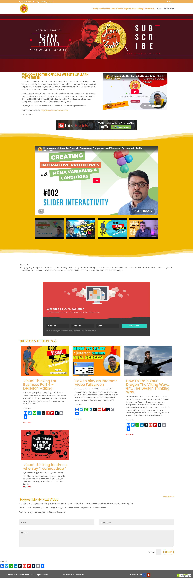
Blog (49, 392)
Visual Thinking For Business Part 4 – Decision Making (39, 384)
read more (27, 422)
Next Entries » (168, 497)
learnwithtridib (30, 392)
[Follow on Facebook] (144, 575)
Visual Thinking (57, 392)
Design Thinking (161, 396)
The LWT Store (169, 9)
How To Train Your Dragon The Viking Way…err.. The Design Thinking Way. (147, 386)
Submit (168, 552)
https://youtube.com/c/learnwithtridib (54, 110)
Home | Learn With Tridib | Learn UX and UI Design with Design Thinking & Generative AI (123, 9)
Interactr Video (109, 389)
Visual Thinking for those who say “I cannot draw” (45, 466)
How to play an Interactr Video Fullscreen (96, 382)
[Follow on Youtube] (148, 575)
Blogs (159, 9)
